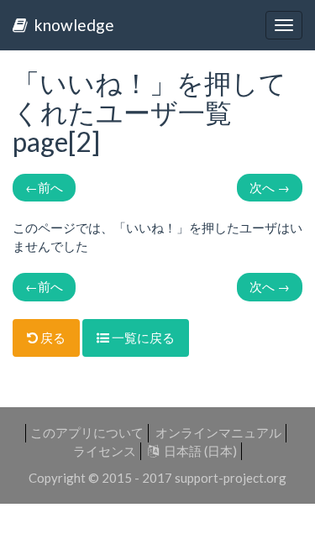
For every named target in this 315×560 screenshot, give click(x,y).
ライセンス (104, 450)
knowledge (71, 24)
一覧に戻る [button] (142, 337)
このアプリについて (87, 432)
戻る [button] (52, 337)
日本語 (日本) (198, 450)
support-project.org (230, 477)
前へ (44, 187)
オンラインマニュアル (218, 432)
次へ (269, 187)
